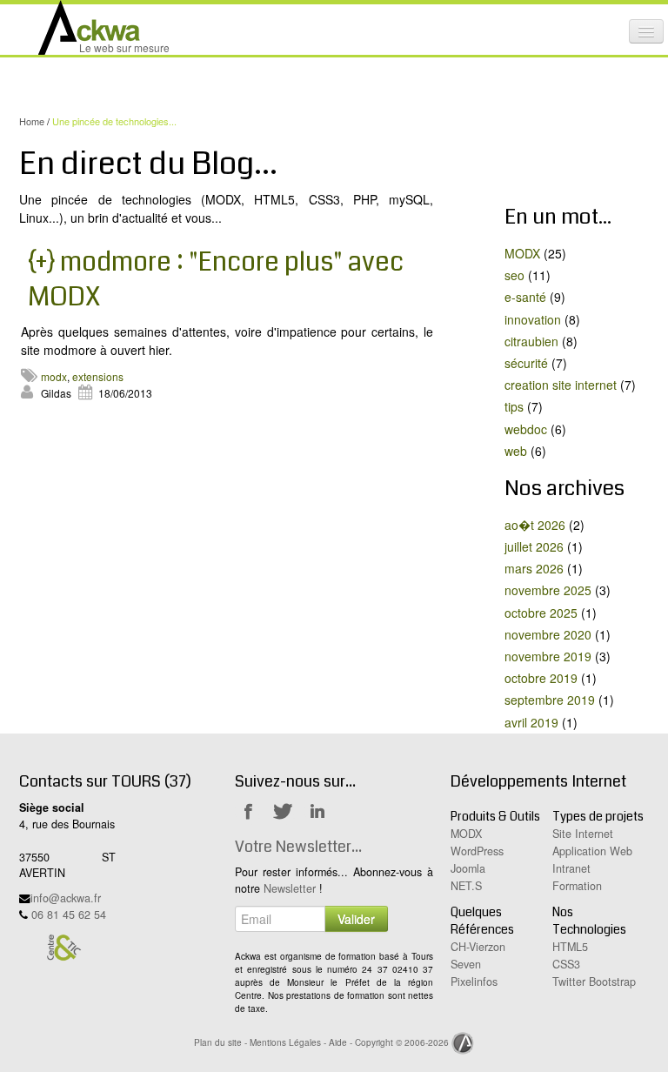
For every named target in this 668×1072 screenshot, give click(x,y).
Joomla (468, 868)
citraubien (531, 341)
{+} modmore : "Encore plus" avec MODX (216, 279)
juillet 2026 (534, 546)
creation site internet (560, 384)
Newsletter (290, 888)
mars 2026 (534, 568)
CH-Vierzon (478, 947)
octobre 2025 (541, 612)
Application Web (592, 851)
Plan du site (218, 1042)
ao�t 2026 (534, 524)
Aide (338, 1042)
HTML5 (570, 947)
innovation (532, 319)
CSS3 (566, 964)
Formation (577, 886)
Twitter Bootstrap (594, 981)
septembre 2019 (549, 699)
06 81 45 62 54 (68, 914)
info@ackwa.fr (65, 898)
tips (514, 406)
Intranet (571, 868)
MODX (522, 253)
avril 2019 (531, 722)
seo (514, 275)
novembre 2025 (547, 590)
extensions (98, 376)
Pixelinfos (474, 981)
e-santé (525, 296)
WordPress (477, 851)
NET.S (466, 886)
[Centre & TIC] (63, 946)
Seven (466, 964)
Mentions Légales (285, 1042)
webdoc (525, 429)
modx (54, 376)
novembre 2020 (547, 634)
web (515, 450)
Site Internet (582, 833)
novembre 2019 (547, 656)
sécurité (526, 363)
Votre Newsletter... (298, 846)
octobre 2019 (541, 678)
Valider (356, 919)
